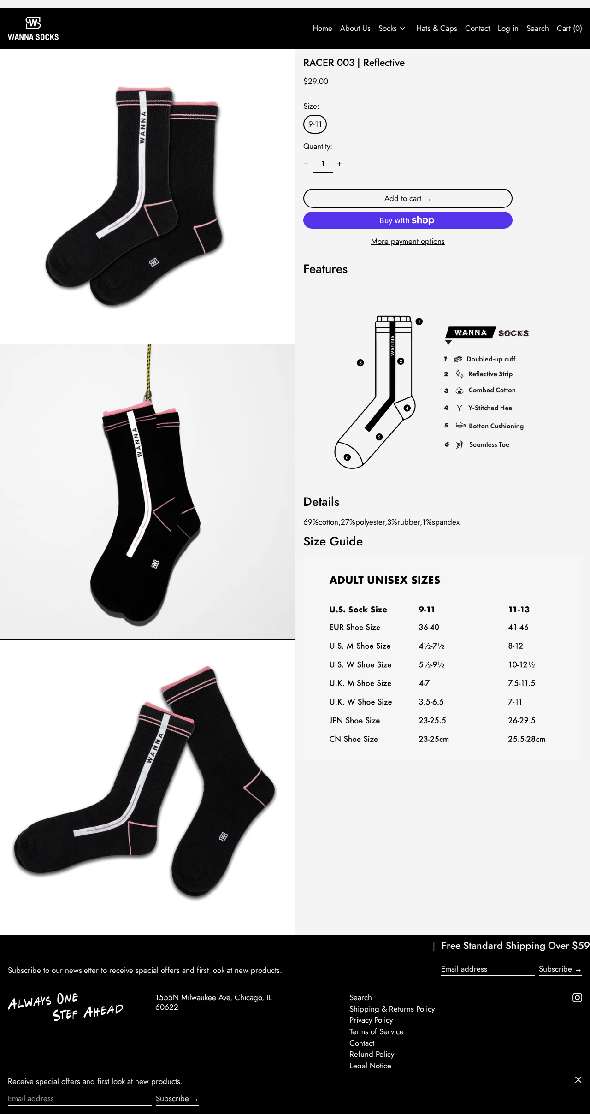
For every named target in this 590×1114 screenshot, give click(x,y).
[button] (147, 196)
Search (360, 997)
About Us (355, 28)
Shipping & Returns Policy (392, 1008)
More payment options (408, 241)
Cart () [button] (569, 28)
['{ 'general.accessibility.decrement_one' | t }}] (306, 164)
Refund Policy (371, 1054)
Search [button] (537, 28)
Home (322, 28)
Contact (477, 28)
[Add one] (340, 164)
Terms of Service (376, 1031)
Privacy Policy (371, 1019)
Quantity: (317, 146)
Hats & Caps (436, 28)
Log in (508, 28)
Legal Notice (370, 1065)
